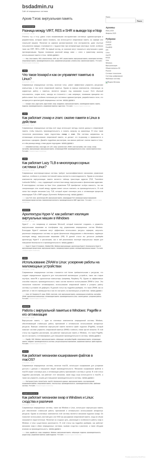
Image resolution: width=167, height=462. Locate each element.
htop (27, 58)
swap (54, 104)
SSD (32, 339)
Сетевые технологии (113, 73)
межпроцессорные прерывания (85, 198)
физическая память (87, 61)
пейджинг (31, 341)
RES (40, 58)
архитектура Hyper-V (78, 246)
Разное (108, 71)
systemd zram (62, 147)
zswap (89, 147)
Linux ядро (43, 147)
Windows (26, 210)
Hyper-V (28, 246)
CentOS (108, 45)
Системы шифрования (114, 76)
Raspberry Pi (36, 294)
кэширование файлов (29, 383)
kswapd (28, 104)
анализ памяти (68, 58)
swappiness (60, 104)
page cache (39, 104)
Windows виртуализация (63, 246)
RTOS (108, 58)
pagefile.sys (33, 432)
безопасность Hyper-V (93, 246)
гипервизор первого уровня (65, 248)
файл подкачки (97, 341)
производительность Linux (45, 61)
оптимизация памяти (52, 296)
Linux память (33, 58)
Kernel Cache (42, 381)
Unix (107, 60)
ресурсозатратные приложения (65, 341)
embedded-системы (32, 147)
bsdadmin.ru (37, 6)
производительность (36, 106)
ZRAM (70, 147)
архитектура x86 (42, 198)
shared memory (47, 58)
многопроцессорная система (31, 200)
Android (108, 42)
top (58, 58)
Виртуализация (28, 26)
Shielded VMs (49, 246)
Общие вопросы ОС (30, 393)
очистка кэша (56, 383)
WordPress (141, 457)
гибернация (60, 339)
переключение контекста (50, 200)
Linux (25, 70)
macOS (25, 351)
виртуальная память (81, 58)
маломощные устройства (84, 294)
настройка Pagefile (70, 339)
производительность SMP (67, 200)
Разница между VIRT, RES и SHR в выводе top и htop (62, 31)
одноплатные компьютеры (35, 296)
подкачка (25, 106)
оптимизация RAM (61, 149)
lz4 (48, 147)
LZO (51, 147)
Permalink (99, 61)
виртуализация (35, 149)
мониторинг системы (95, 58)
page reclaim (48, 104)
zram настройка (77, 147)
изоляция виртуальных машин (85, 248)
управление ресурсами (62, 61)
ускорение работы (95, 296)
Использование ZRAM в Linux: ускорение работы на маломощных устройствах (60, 264)
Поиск (108, 17)
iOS (107, 50)
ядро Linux (61, 106)
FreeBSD (109, 47)
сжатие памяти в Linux (93, 149)
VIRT (61, 58)
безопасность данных (60, 381)
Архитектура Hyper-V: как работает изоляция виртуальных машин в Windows (55, 216)
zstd (85, 147)
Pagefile (28, 339)
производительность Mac (84, 383)
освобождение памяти (87, 104)
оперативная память (29, 61)
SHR (54, 58)
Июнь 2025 (110, 31)
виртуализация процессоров (31, 248)
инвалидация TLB (69, 198)
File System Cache (32, 381)
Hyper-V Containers (38, 246)
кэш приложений (88, 381)
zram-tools (54, 294)
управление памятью (50, 106)
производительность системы (45, 341)
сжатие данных (83, 296)
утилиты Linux (75, 61)
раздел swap (26, 434)
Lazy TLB (29, 198)
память (97, 104)
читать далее (53, 55)
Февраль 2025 (111, 33)
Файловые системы (113, 79)
